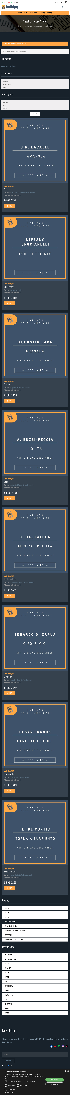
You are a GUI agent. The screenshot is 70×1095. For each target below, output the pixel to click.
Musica (20, 12)
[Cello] (35, 87)
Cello (7, 963)
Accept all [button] (54, 1080)
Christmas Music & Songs (14, 939)
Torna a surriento (10, 871)
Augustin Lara (15, 387)
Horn (7, 977)
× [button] (68, 1071)
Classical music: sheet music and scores (33, 26)
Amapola (7, 189)
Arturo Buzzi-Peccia (16, 485)
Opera (7, 917)
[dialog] (35, 1082)
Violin (7, 1013)
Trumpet (8, 1008)
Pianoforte (9, 995)
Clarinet (8, 968)
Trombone (8, 1004)
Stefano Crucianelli (29, 193)
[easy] (35, 105)
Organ (7, 908)
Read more (7, 1078)
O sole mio (8, 676)
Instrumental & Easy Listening (15, 930)
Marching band (10, 921)
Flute (7, 913)
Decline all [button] (54, 1084)
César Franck (14, 777)
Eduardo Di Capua (16, 680)
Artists (26, 12)
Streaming (42, 12)
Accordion (8, 955)
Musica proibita (9, 579)
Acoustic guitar (11, 959)
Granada (7, 384)
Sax (6, 999)
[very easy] (35, 102)
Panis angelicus (9, 774)
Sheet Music (33, 12)
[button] (24, 1093)
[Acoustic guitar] (35, 84)
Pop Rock (8, 935)
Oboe (6, 981)
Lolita (6, 481)
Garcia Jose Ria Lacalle (17, 193)
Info (10, 206)
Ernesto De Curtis (16, 875)
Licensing (49, 12)
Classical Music (11, 926)
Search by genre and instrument (16, 43)
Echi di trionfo (9, 286)
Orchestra (9, 986)
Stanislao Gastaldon (16, 582)
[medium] (35, 107)
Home (19, 26)
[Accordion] (35, 81)
